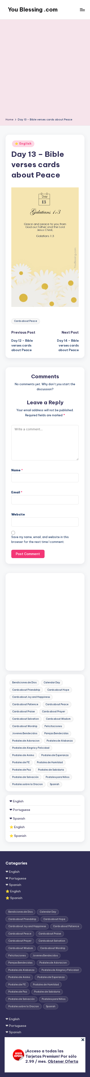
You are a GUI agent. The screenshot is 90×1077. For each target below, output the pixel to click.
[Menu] (82, 9)
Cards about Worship (24, 726)
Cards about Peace (25, 321)
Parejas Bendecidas (56, 733)
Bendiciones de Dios (24, 682)
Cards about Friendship (26, 689)
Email (16, 492)
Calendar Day (52, 682)
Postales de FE (21, 762)
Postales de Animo (23, 755)
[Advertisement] (45, 70)
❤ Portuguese (19, 810)
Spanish (54, 784)
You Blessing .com (33, 9)
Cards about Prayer (53, 711)
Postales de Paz (21, 769)
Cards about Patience (25, 704)
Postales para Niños (57, 777)
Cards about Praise (23, 711)
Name (17, 470)
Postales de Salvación (25, 777)
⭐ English (23, 143)
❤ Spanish (17, 818)
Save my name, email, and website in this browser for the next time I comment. (40, 539)
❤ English (16, 801)
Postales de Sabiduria (51, 769)
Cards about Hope (58, 689)
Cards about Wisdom (58, 718)
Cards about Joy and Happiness (31, 697)
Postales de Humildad (50, 762)
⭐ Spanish (17, 836)
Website (18, 514)
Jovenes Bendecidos (24, 733)
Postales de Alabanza (60, 740)
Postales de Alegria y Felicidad (30, 747)
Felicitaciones (53, 726)
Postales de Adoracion (25, 740)
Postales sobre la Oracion (27, 784)
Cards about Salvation (25, 718)
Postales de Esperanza (55, 755)
